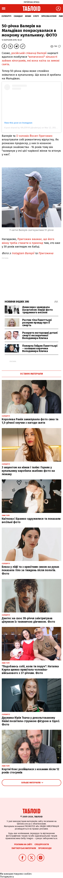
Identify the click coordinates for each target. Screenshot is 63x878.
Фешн (28, 16)
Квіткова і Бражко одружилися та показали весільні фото (31, 520)
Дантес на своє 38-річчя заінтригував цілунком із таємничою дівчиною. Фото (28, 620)
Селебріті (6, 16)
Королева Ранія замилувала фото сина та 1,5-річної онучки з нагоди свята (30, 421)
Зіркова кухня (48, 16)
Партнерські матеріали (24, 848)
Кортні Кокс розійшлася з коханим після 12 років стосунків (30, 771)
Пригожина (46, 253)
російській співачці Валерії (29, 53)
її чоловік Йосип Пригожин (34, 135)
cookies (27, 873)
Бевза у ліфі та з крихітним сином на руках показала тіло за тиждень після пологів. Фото (30, 570)
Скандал (18, 16)
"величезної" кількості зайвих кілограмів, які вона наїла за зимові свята (30, 60)
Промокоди (44, 848)
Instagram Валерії (23, 253)
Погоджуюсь (7, 876)
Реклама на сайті (23, 844)
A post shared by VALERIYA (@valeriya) (22, 127)
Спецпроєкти (41, 844)
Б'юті (36, 16)
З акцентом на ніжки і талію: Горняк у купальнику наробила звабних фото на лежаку (28, 471)
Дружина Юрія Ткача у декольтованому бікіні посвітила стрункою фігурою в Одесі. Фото (31, 721)
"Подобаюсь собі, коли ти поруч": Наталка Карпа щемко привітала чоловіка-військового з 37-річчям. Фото (30, 670)
